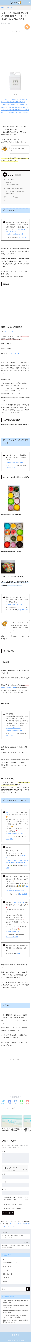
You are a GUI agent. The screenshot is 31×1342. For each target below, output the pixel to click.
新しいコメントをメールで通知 (13, 1204)
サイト (4, 1189)
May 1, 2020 (9, 839)
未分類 (5, 1281)
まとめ (6, 200)
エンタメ (12, 1108)
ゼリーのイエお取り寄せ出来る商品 (15, 191)
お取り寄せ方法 (10, 193)
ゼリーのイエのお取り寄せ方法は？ (14, 188)
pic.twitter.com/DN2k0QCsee (14, 833)
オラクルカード (7, 1274)
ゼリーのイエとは (9, 179)
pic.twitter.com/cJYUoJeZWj (14, 730)
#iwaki (14, 231)
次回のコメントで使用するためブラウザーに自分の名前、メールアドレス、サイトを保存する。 (16, 1199)
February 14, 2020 (11, 467)
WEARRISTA (7, 1266)
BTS (4, 1259)
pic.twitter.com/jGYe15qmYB (14, 234)
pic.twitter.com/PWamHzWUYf (15, 890)
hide (18, 174)
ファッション (7, 1277)
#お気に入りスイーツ (12, 860)
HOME (16, 1335)
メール (4, 1182)
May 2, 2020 (23, 894)
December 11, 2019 (12, 937)
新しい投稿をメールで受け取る (13, 1208)
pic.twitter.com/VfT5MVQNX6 (15, 462)
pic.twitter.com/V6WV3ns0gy (14, 604)
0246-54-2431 (8, 331)
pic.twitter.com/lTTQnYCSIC (14, 931)
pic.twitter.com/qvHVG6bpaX (17, 862)
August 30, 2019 (23, 609)
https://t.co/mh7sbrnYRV (13, 728)
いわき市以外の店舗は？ (12, 184)
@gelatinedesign (19, 902)
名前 (4, 1174)
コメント (5, 1152)
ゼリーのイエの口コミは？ (12, 197)
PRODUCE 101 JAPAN (10, 1263)
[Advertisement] (15, 48)
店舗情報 (8, 182)
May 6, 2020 (22, 237)
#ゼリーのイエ (10, 812)
